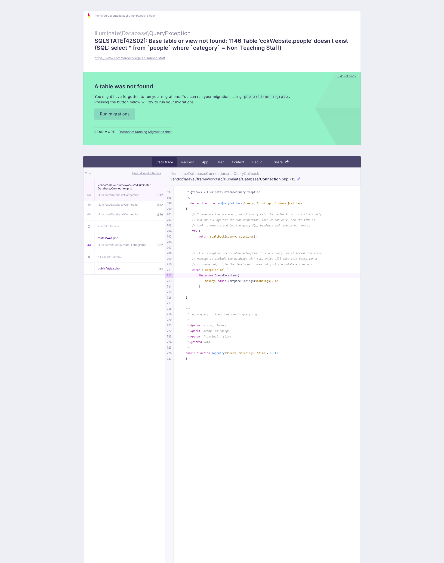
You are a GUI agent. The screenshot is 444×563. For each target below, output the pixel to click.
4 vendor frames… (109, 226)
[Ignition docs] (91, 15)
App (205, 162)
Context (238, 162)
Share (279, 162)
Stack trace (164, 162)
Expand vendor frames (146, 173)
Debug (257, 162)
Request (187, 162)
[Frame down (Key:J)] (90, 173)
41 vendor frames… (110, 256)
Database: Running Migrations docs (145, 132)
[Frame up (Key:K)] (86, 173)
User (220, 162)
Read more (104, 132)
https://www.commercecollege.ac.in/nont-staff (130, 58)
